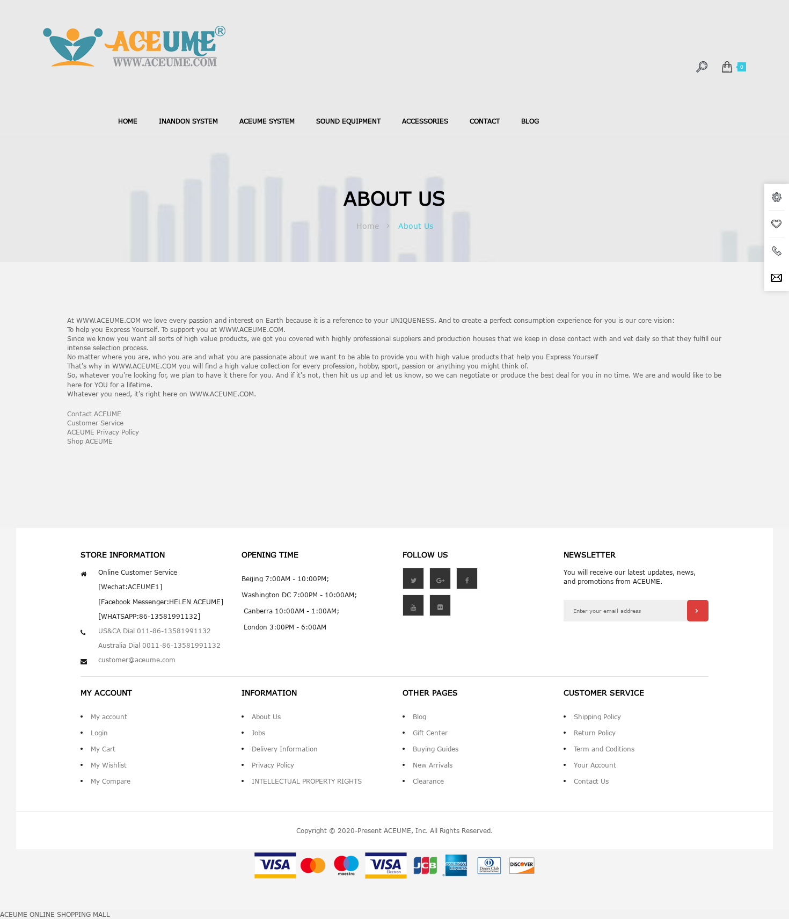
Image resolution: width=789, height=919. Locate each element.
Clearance (428, 781)
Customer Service (95, 422)
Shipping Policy (597, 716)
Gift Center (430, 732)
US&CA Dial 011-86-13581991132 (154, 630)
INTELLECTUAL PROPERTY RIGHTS (307, 781)
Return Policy (595, 732)
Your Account (595, 765)
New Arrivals (432, 765)
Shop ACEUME (90, 441)
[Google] (440, 578)
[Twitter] (413, 578)
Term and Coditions (604, 748)
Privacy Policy (273, 765)
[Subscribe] (697, 610)
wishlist (777, 224)
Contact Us (591, 781)
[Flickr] (440, 605)
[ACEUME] (134, 46)
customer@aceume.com (137, 659)
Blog (419, 716)
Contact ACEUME (94, 413)
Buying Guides (435, 748)
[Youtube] (413, 605)
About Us (266, 716)
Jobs (258, 732)
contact (485, 121)
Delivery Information (285, 748)
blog (530, 121)
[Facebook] (467, 578)
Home (127, 121)
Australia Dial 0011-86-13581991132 (159, 645)
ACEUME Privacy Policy (103, 432)
